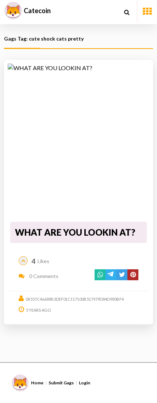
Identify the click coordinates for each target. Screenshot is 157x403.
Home (37, 382)
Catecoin (37, 10)
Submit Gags (61, 382)
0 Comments (43, 276)
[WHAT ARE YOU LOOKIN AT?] (79, 141)
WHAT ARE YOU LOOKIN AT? (75, 232)
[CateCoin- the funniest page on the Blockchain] (13, 10)
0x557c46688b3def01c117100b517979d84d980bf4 (75, 299)
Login (84, 382)
